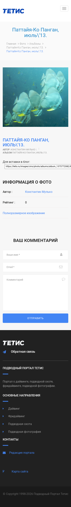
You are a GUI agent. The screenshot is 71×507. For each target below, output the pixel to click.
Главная (11, 43)
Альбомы (35, 43)
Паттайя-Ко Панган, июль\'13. (25, 47)
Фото (23, 43)
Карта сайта (20, 471)
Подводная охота (19, 424)
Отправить (35, 318)
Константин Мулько (23, 149)
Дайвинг (13, 408)
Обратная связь (23, 351)
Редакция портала (21, 452)
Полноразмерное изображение (24, 213)
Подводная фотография (24, 431)
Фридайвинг (16, 416)
